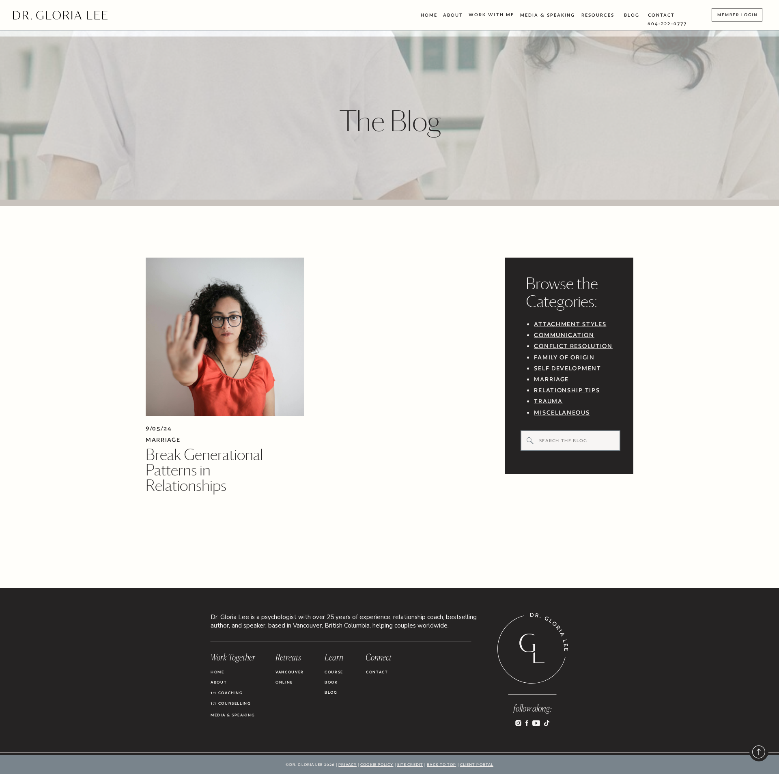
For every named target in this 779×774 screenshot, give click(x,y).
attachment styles (570, 323)
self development (567, 368)
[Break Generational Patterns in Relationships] (225, 337)
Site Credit (410, 764)
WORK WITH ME (491, 14)
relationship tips (567, 390)
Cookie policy (376, 764)
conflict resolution (573, 345)
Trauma (548, 401)
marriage (551, 379)
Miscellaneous (562, 412)
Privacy (347, 764)
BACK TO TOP (441, 764)
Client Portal (476, 764)
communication (564, 334)
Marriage (163, 439)
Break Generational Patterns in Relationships (204, 469)
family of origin (564, 357)
